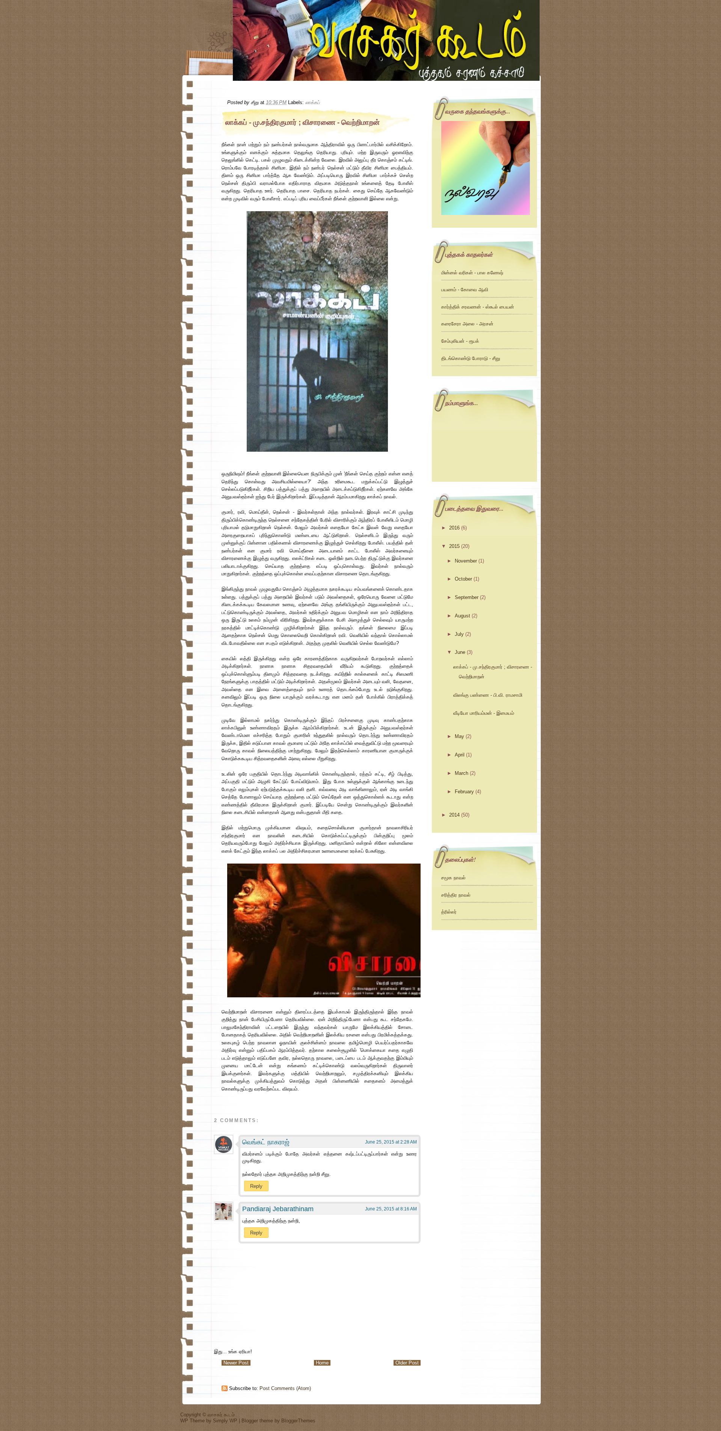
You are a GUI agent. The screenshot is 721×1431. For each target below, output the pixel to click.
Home (322, 1363)
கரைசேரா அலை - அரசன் (467, 324)
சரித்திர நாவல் (456, 895)
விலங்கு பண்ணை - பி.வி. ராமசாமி (487, 695)
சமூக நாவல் (453, 877)
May (459, 736)
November (466, 561)
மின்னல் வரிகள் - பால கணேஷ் (472, 272)
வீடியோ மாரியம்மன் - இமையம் (483, 713)
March (461, 773)
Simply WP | (227, 1420)
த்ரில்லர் (449, 912)
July (459, 634)
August (462, 616)
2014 (454, 815)
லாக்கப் (312, 102)
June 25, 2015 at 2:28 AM (391, 1142)
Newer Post (236, 1363)
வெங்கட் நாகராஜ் (266, 1142)
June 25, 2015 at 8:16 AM (391, 1209)
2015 (454, 546)
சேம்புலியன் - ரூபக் (460, 341)
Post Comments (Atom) (285, 1388)
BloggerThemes (298, 1420)
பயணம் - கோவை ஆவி (464, 289)
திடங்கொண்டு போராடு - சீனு (470, 358)
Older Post (407, 1363)
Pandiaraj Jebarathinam (278, 1209)
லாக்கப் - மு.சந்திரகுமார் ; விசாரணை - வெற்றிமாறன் (302, 122)
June (460, 652)
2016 (454, 528)
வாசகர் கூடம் (221, 1414)
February (464, 791)
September (466, 597)
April (460, 755)
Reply (256, 1186)
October (463, 579)
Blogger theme (258, 1420)
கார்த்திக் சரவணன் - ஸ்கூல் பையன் (477, 307)
